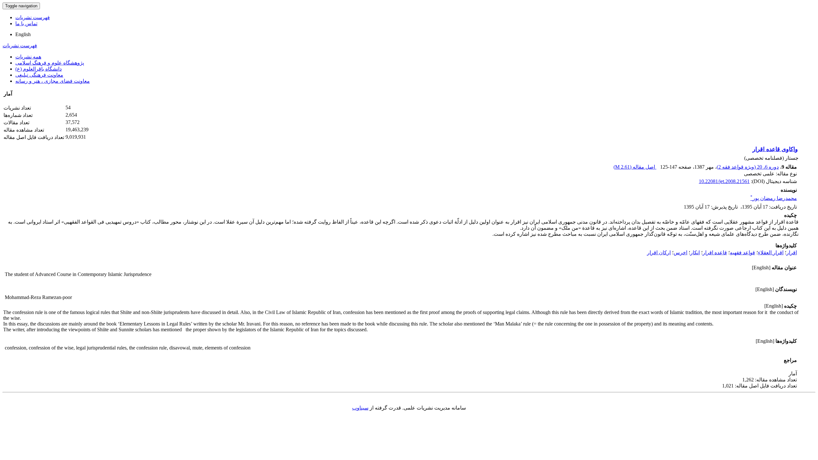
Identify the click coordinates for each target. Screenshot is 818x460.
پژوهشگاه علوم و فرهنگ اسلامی (49, 62)
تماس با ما (26, 23)
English (23, 34)
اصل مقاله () (635, 167)
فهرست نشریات (32, 17)
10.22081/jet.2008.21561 (724, 181)
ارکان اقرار (659, 252)
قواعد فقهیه (742, 252)
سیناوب (360, 407)
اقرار (791, 252)
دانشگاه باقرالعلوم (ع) (38, 69)
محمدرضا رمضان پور (773, 198)
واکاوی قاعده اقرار (775, 149)
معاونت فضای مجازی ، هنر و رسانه (52, 81)
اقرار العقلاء (770, 252)
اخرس (680, 252)
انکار (695, 252)
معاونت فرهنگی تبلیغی (39, 75)
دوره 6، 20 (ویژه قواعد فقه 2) (748, 167)
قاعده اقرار (715, 252)
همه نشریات (28, 56)
